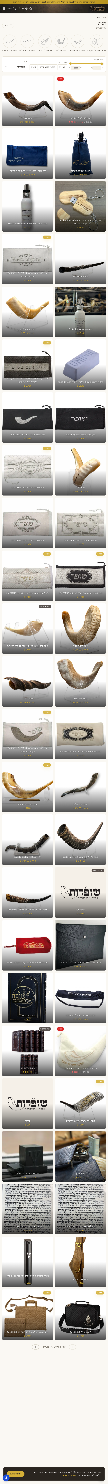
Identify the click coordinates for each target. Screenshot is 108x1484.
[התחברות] (19, 8)
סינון (6, 25)
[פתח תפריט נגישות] (6, 1477)
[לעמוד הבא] (35, 1347)
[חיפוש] (30, 8)
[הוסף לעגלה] (80, 206)
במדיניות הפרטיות (69, 1475)
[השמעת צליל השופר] (80, 105)
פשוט (33, 67)
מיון (25, 62)
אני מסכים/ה (15, 1473)
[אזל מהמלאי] (27, 628)
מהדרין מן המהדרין (47, 67)
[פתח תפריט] (4, 8)
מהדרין (62, 67)
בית (104, 18)
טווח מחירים (98, 60)
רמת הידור (63, 62)
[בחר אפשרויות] (80, 97)
